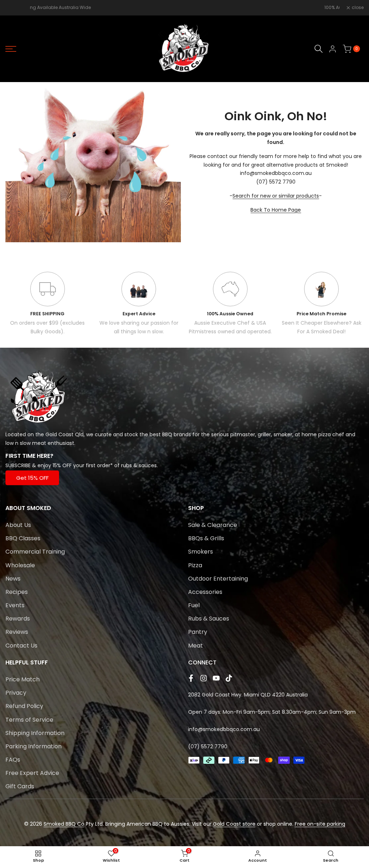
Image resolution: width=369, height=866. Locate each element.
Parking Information (33, 746)
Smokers (200, 551)
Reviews (16, 632)
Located (15, 434)
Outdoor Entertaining (218, 578)
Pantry (197, 632)
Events (15, 605)
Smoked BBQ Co (64, 823)
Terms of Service (29, 720)
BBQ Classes (22, 538)
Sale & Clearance (212, 525)
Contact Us (21, 645)
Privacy (15, 693)
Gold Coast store (234, 823)
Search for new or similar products (275, 195)
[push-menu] (10, 49)
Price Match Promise (321, 314)
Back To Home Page (275, 209)
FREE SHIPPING (47, 314)
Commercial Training (35, 551)
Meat (195, 645)
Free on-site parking (320, 823)
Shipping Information (35, 733)
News (13, 578)
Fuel (194, 605)
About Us (18, 525)
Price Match (22, 679)
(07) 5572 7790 (207, 746)
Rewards (17, 618)
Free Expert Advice (32, 773)
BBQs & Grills (206, 538)
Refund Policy (24, 706)
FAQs (12, 760)
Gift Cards (19, 786)
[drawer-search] (319, 49)
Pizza (195, 565)
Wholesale (20, 565)
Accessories (205, 592)
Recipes (16, 592)
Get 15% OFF (32, 478)
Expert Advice (139, 314)
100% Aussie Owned (230, 314)
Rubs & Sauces (208, 618)
